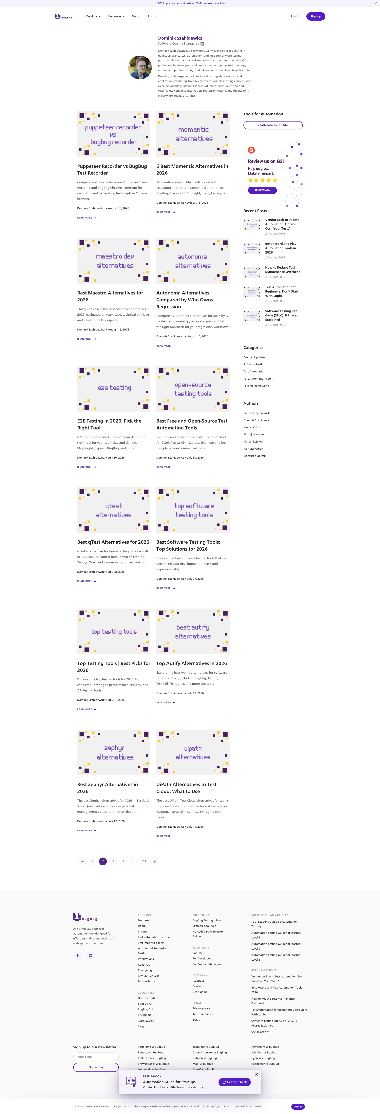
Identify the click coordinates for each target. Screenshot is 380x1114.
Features (143, 920)
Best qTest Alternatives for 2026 (113, 535)
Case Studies (146, 1020)
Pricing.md (145, 1015)
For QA (197, 953)
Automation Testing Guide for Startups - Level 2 (277, 946)
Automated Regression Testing (152, 951)
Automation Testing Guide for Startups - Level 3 (277, 957)
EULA (196, 1019)
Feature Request (148, 976)
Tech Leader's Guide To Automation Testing (274, 924)
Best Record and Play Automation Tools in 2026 (273, 251)
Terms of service (203, 1014)
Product (91, 16)
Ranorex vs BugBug (150, 1052)
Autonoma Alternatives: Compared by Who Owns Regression (193, 293)
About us (198, 980)
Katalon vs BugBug (205, 1058)
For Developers (202, 958)
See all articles (260, 1032)
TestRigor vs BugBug (206, 1046)
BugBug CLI (145, 1009)
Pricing (152, 16)
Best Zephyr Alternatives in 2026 (113, 781)
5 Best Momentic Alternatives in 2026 (193, 163)
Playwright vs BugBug (265, 1046)
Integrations (146, 959)
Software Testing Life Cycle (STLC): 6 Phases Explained (273, 318)
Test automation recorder (154, 937)
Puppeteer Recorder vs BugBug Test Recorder (113, 165)
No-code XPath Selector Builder (208, 934)
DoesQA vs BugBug (205, 1069)
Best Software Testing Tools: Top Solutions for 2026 (193, 539)
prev (82, 861)
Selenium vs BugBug (264, 1052)
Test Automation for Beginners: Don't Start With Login (273, 294)
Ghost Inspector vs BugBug (210, 1052)
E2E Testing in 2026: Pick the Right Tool (113, 417)
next (154, 861)
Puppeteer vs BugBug (265, 1064)
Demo (136, 16)
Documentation (148, 998)
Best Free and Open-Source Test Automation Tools (193, 417)
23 (144, 861)
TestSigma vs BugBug (151, 1046)
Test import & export (151, 943)
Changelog (145, 970)
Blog (141, 1026)
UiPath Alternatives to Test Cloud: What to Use (193, 784)
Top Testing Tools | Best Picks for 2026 (113, 660)
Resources (114, 16)
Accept (298, 1106)
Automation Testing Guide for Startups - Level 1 (277, 935)
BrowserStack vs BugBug (153, 1064)
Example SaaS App (204, 926)
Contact (198, 986)
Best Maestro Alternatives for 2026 (113, 289)
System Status (147, 981)
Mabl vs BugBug (203, 1064)
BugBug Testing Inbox (207, 920)
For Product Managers (207, 964)
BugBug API (145, 1003)
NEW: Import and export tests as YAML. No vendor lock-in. (190, 3)
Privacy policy (201, 1008)
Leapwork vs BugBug (151, 1069)
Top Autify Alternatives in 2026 (193, 657)
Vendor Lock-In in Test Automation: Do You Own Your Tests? (273, 227)
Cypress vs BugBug (263, 1058)
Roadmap (144, 964)
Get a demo (200, 992)
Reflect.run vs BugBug (152, 1058)
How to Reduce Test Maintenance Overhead (273, 272)
